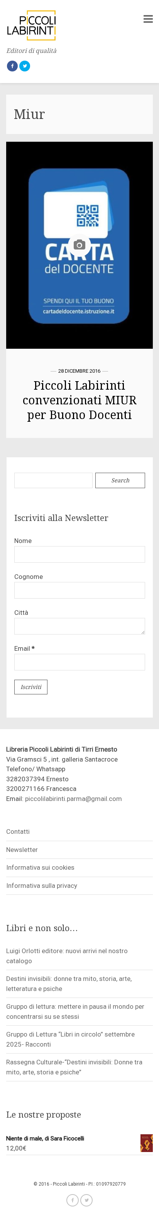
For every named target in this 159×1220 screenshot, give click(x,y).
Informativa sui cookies (40, 867)
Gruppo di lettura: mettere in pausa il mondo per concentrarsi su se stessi (75, 1011)
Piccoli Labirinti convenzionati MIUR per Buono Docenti (79, 400)
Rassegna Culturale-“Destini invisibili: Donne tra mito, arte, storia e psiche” (74, 1067)
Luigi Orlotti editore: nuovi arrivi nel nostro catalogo (67, 956)
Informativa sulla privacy (41, 885)
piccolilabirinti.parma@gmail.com (73, 799)
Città (21, 612)
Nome (23, 541)
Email (24, 648)
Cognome (28, 576)
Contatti (18, 831)
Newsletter (22, 849)
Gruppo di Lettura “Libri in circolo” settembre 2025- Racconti (70, 1039)
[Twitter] (24, 66)
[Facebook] (12, 66)
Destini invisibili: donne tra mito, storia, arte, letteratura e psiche (69, 984)
